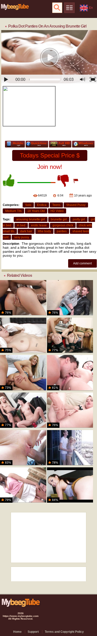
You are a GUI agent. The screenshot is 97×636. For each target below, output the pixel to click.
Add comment (82, 263)
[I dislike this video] (63, 180)
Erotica (42, 205)
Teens (56, 205)
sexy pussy (21, 237)
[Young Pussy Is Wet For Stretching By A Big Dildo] (23, 485)
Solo (28, 205)
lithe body (44, 231)
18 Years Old (36, 211)
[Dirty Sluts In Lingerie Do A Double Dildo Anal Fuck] (70, 335)
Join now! (49, 166)
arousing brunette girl (30, 219)
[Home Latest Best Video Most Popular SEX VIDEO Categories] (69, 7)
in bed (21, 225)
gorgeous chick (62, 225)
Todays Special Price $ (50, 155)
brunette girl (59, 219)
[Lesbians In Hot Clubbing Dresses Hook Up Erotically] (23, 410)
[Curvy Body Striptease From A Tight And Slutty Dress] (23, 373)
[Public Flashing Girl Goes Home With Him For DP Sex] (70, 298)
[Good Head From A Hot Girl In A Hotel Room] (70, 485)
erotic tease (39, 225)
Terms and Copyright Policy (64, 632)
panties (62, 231)
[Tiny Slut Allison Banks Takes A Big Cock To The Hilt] (23, 448)
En (91, 7)
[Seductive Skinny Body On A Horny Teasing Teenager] (23, 298)
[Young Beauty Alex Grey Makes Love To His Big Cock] (70, 448)
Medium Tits (13, 211)
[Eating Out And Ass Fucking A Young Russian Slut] (70, 373)
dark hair (26, 231)
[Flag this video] (76, 180)
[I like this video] (9, 180)
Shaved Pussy (76, 205)
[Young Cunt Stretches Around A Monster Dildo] (70, 410)
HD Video (57, 211)
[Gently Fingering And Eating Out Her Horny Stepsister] (23, 335)
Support (33, 632)
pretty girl (79, 219)
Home (17, 632)
